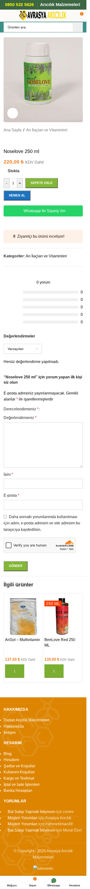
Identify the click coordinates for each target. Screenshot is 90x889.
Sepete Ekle (41, 183)
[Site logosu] (43, 15)
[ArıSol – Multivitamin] (23, 616)
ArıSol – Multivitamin (22, 640)
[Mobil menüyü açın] (5, 15)
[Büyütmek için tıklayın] (12, 113)
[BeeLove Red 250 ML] (62, 616)
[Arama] (78, 27)
